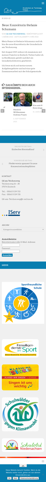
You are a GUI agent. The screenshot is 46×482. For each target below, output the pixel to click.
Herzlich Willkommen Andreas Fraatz (20, 112)
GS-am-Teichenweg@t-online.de (17, 199)
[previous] (2, 111)
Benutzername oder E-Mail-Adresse (18, 242)
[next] (43, 111)
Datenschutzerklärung (29, 478)
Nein (15, 478)
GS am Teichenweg (15, 34)
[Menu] (43, 3)
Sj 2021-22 (6, 18)
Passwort (6, 248)
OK (9, 478)
